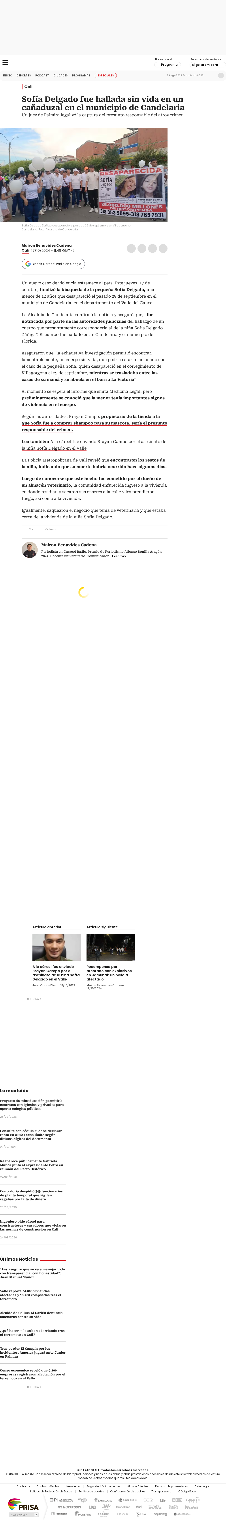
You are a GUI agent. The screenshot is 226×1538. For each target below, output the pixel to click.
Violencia (51, 529)
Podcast (42, 75)
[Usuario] (221, 75)
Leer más (119, 556)
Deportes (24, 75)
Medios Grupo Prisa (23, 1514)
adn (176, 1500)
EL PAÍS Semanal (154, 1507)
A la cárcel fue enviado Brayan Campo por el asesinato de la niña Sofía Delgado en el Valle (56, 973)
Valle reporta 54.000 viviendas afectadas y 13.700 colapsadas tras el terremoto (30, 1295)
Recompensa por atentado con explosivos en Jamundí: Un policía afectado (109, 973)
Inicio (7, 75)
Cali (28, 86)
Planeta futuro (172, 1507)
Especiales (106, 75)
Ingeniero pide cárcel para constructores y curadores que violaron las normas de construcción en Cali (33, 1225)
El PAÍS (61, 1500)
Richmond (59, 1513)
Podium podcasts (102, 1513)
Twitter (141, 248)
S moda (140, 1513)
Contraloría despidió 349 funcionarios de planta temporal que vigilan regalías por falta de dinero (31, 1195)
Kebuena (191, 1507)
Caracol (192, 1500)
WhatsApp (163, 248)
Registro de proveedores (171, 1486)
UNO (90, 1507)
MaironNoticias (75, 245)
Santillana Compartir (125, 1500)
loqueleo (159, 1513)
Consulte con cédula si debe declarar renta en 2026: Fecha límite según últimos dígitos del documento (31, 1135)
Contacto (23, 1486)
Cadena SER (146, 1500)
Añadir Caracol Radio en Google (56, 264)
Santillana (101, 1500)
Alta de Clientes (137, 1486)
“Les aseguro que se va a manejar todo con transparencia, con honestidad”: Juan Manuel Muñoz (32, 1273)
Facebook (131, 248)
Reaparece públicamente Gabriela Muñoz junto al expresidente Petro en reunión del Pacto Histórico (31, 1165)
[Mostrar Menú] (5, 62)
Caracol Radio (113, 63)
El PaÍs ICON (121, 1513)
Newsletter (212, 75)
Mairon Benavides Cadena (47, 245)
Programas (81, 75)
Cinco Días (121, 1507)
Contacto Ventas (48, 1486)
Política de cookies (91, 1491)
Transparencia (161, 1491)
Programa (169, 64)
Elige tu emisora (205, 65)
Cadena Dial (137, 1507)
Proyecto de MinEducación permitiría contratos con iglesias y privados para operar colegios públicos (32, 1104)
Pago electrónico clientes (104, 1486)
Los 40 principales (80, 1500)
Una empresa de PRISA (23, 1504)
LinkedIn (152, 248)
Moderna (81, 1513)
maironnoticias (80, 245)
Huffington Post (67, 1507)
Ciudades (60, 75)
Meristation (181, 1513)
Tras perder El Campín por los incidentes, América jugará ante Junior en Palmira (33, 1352)
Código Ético (187, 1491)
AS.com (162, 1500)
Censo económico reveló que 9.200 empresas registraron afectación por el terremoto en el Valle (32, 1374)
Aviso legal (202, 1486)
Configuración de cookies (127, 1491)
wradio (104, 1507)
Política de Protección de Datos (51, 1491)
